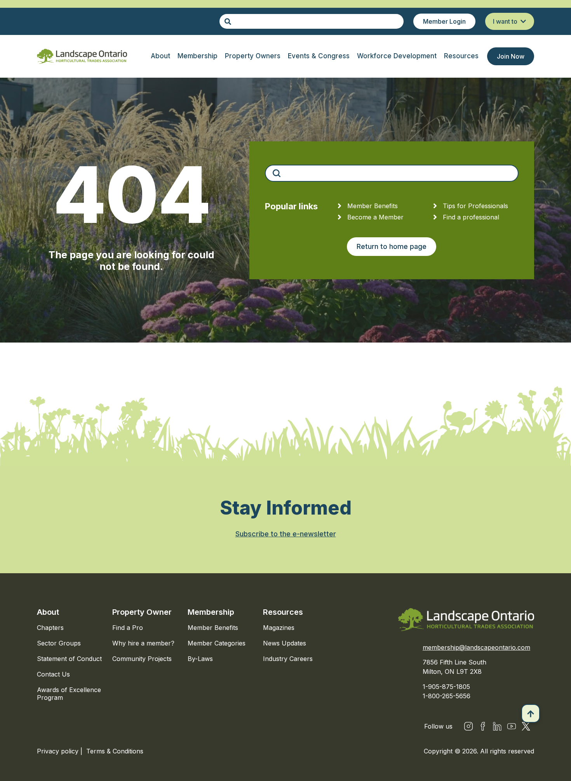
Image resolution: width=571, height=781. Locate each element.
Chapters (50, 627)
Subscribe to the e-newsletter (285, 534)
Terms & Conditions (114, 751)
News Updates (284, 643)
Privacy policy (58, 751)
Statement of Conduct (69, 659)
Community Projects (142, 659)
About (48, 612)
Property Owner (142, 612)
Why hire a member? (143, 643)
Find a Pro (127, 627)
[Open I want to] (523, 21)
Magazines (278, 627)
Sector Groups (59, 643)
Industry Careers (288, 659)
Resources (283, 612)
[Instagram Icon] (468, 726)
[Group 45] (526, 726)
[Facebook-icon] (483, 726)
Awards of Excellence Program (69, 693)
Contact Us (53, 674)
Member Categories (216, 643)
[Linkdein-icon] (497, 726)
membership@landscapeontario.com (476, 647)
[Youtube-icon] (511, 726)
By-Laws (200, 659)
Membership (211, 612)
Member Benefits (213, 627)
